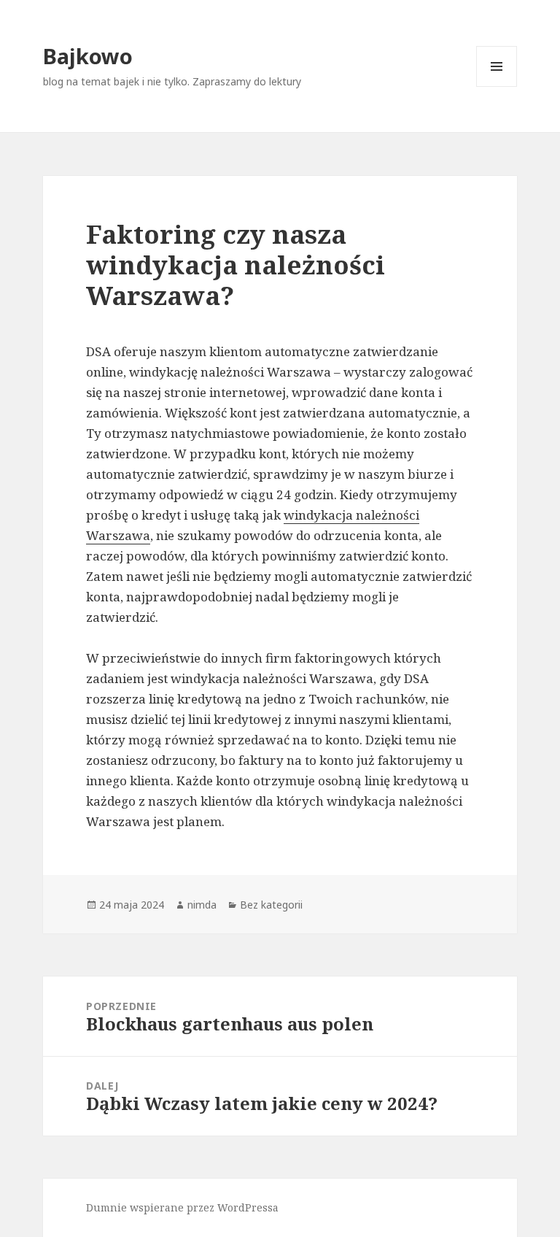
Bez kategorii (271, 905)
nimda (202, 905)
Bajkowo (88, 56)
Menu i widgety (497, 86)
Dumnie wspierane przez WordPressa (182, 1207)
